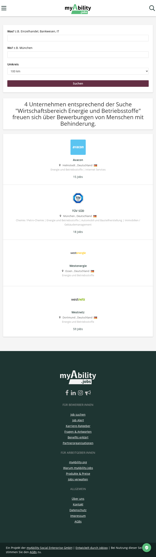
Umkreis (13, 64)
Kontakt (78, 504)
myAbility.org (78, 462)
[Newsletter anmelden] (88, 393)
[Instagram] (81, 393)
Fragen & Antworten (78, 432)
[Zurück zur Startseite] (78, 8)
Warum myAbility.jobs (78, 468)
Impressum (78, 516)
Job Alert (78, 420)
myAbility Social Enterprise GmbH (49, 548)
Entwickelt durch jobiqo (92, 548)
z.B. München (19, 48)
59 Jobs (78, 329)
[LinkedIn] (74, 393)
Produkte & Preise (78, 474)
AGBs (78, 521)
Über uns (78, 499)
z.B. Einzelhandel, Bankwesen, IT (33, 31)
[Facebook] (67, 393)
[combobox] (78, 38)
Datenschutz (78, 510)
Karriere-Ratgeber (78, 426)
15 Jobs (78, 177)
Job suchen (78, 414)
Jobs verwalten (78, 479)
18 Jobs (78, 232)
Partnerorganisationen (78, 443)
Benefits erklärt (78, 437)
